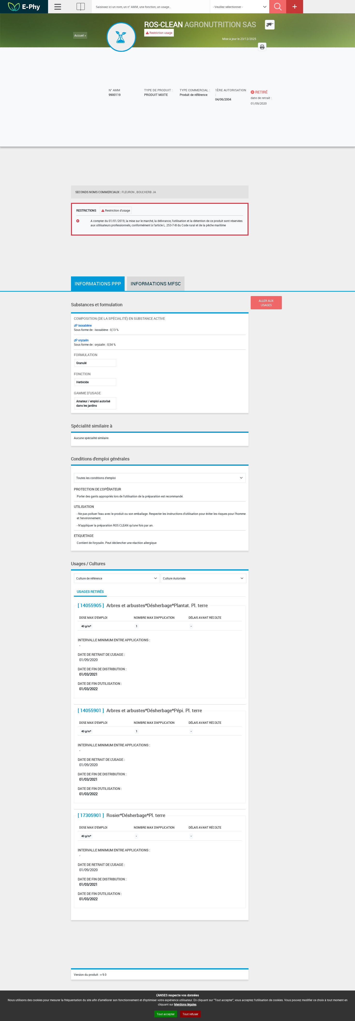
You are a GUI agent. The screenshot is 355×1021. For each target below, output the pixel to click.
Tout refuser (190, 1014)
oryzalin (83, 340)
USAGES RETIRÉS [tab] (90, 591)
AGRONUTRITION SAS (220, 24)
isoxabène (85, 325)
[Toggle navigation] (57, 7)
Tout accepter (166, 1014)
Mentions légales (185, 1004)
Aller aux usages (266, 303)
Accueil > (80, 35)
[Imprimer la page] (262, 47)
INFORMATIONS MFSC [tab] (156, 283)
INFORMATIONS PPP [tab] (98, 283)
